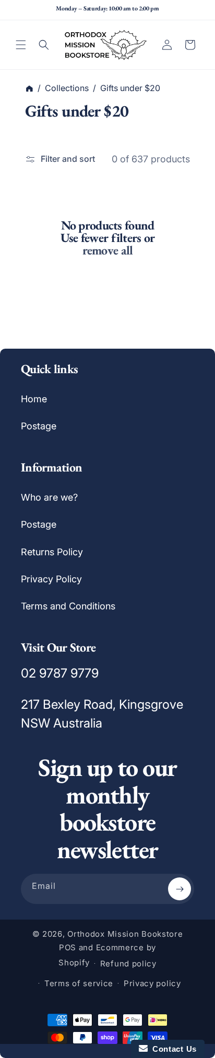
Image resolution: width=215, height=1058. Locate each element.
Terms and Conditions (68, 606)
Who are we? (49, 497)
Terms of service (78, 983)
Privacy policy (152, 983)
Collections (67, 88)
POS (67, 947)
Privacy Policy (51, 578)
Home (34, 398)
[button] (20, 44)
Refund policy (128, 963)
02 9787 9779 (60, 673)
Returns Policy (52, 551)
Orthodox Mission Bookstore (125, 934)
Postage (38, 425)
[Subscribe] (179, 888)
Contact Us (172, 1048)
